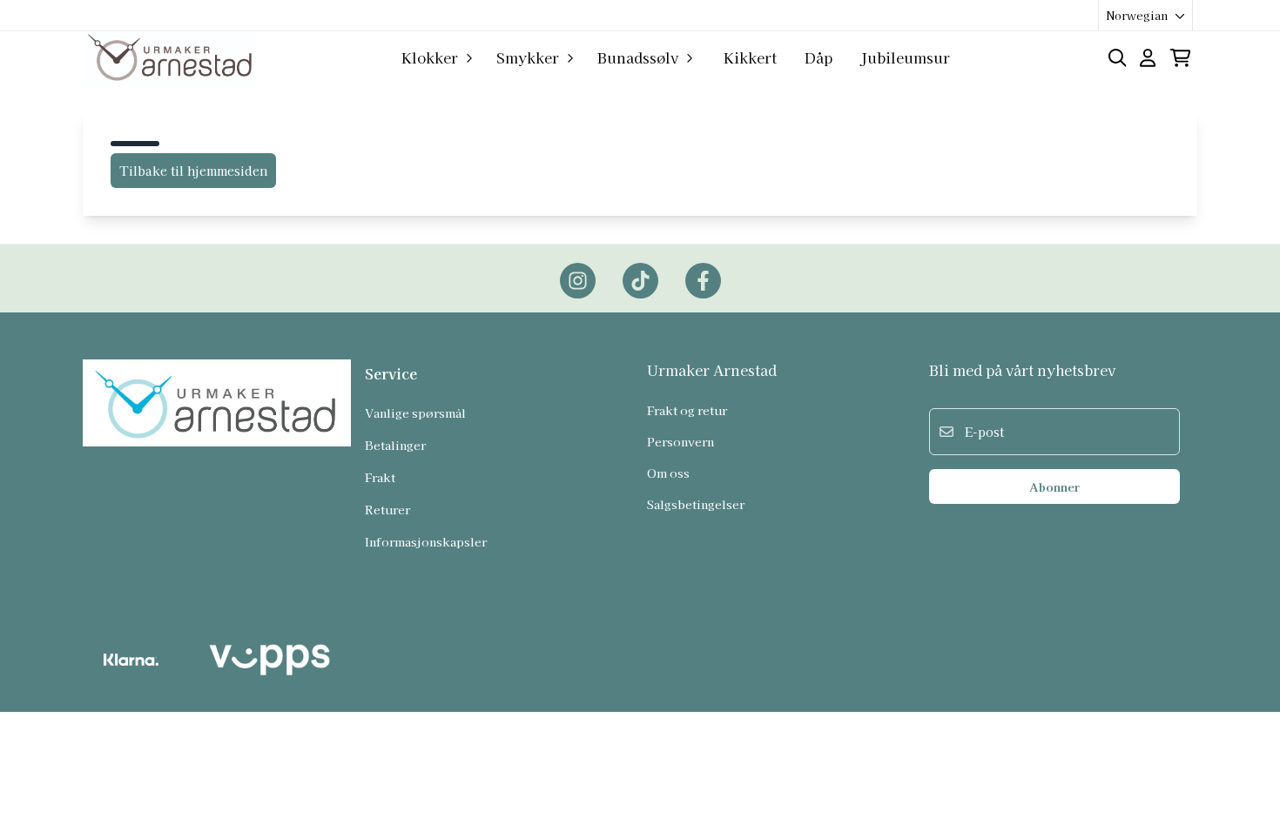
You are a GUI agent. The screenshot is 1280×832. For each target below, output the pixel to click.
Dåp (818, 57)
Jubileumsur (905, 57)
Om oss (668, 472)
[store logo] (170, 57)
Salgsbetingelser (695, 504)
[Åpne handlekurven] (1180, 58)
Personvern (680, 441)
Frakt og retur (687, 410)
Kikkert (750, 57)
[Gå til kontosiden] (1147, 58)
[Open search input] (1117, 58)
